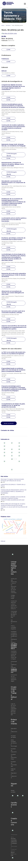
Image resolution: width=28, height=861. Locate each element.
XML (9, 99)
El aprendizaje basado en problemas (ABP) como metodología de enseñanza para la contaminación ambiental (13, 370)
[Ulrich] (4, 461)
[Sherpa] (19, 455)
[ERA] (4, 449)
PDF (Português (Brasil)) (12, 154)
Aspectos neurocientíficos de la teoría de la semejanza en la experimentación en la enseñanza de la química (14, 327)
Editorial (4, 71)
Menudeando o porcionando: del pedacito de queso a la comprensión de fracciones (13, 182)
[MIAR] (4, 452)
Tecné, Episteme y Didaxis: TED (12, 15)
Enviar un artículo (9, 423)
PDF (9, 49)
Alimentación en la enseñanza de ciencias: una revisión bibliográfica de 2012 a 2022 (13, 292)
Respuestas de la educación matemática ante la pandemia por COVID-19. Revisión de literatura (14, 275)
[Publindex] (4, 442)
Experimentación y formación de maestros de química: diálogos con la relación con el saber (13, 164)
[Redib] (19, 452)
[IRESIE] (12, 449)
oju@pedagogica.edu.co (14, 670)
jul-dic (4, 36)
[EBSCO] (19, 446)
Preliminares (5, 59)
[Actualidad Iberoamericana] (12, 442)
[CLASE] (19, 442)
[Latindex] (19, 449)
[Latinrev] (4, 455)
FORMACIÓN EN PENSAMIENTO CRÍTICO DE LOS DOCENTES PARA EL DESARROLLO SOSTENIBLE (13, 491)
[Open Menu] (24, 3)
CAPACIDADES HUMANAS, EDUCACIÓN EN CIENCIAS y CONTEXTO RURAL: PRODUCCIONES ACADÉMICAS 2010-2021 (13, 498)
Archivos (8, 25)
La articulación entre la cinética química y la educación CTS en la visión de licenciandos (14, 219)
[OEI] (12, 452)
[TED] (14, 461)
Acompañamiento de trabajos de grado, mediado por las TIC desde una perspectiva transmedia (13, 405)
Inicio (3, 25)
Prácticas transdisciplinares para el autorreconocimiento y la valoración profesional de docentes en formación (13, 106)
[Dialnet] (4, 446)
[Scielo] (12, 455)
